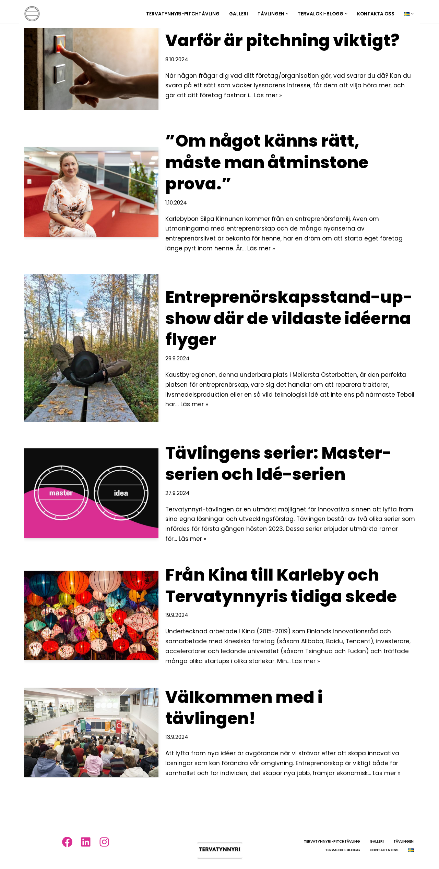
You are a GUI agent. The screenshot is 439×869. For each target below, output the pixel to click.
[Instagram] (104, 842)
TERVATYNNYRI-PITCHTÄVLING (183, 14)
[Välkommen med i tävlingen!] (91, 732)
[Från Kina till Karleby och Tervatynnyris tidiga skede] (91, 615)
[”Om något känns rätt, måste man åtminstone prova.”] (91, 192)
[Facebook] (67, 842)
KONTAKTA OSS (375, 14)
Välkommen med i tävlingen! (244, 708)
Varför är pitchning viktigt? (282, 40)
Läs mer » (268, 95)
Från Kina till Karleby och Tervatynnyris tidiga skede (281, 585)
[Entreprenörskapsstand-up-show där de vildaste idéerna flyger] (91, 348)
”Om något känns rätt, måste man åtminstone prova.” (266, 162)
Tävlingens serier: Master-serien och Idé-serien (278, 464)
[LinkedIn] (86, 842)
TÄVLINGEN (403, 841)
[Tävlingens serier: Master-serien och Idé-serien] (91, 493)
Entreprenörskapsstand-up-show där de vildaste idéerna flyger (289, 318)
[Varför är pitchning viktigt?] (91, 65)
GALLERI (238, 14)
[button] (287, 14)
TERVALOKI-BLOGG (342, 850)
